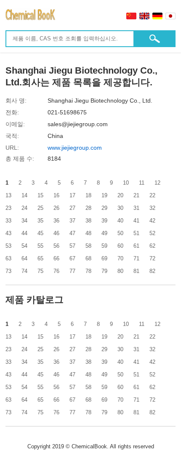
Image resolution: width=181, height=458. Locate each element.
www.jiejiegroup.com (75, 147)
